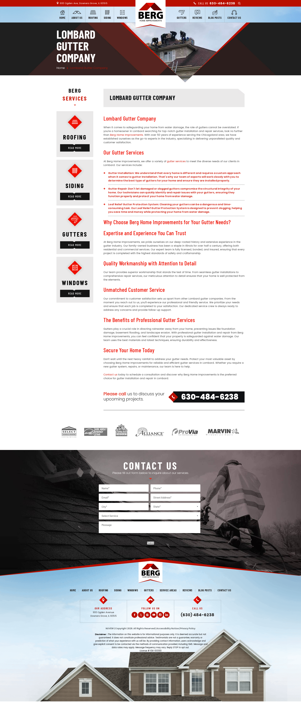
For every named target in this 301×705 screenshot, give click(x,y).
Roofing (93, 17)
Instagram (160, 615)
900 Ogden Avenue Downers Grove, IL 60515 (103, 614)
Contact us (234, 17)
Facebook (134, 615)
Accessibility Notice (167, 628)
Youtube (154, 615)
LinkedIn (167, 615)
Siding (107, 17)
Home (62, 17)
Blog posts (215, 17)
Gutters (182, 17)
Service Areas (168, 590)
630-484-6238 (222, 3)
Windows (122, 17)
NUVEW (110, 628)
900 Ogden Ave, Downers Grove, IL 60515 (83, 3)
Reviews (197, 17)
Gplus (147, 615)
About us (76, 17)
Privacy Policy (187, 628)
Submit (150, 543)
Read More (74, 147)
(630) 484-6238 (197, 615)
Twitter (141, 615)
